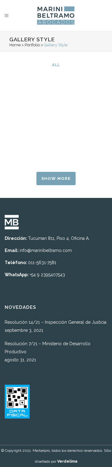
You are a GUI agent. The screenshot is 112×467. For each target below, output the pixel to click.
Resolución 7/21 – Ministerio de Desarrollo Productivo (48, 347)
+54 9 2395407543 (47, 274)
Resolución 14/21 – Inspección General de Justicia (55, 322)
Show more (56, 178)
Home (15, 45)
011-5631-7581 (42, 262)
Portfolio (32, 45)
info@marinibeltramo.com (46, 250)
